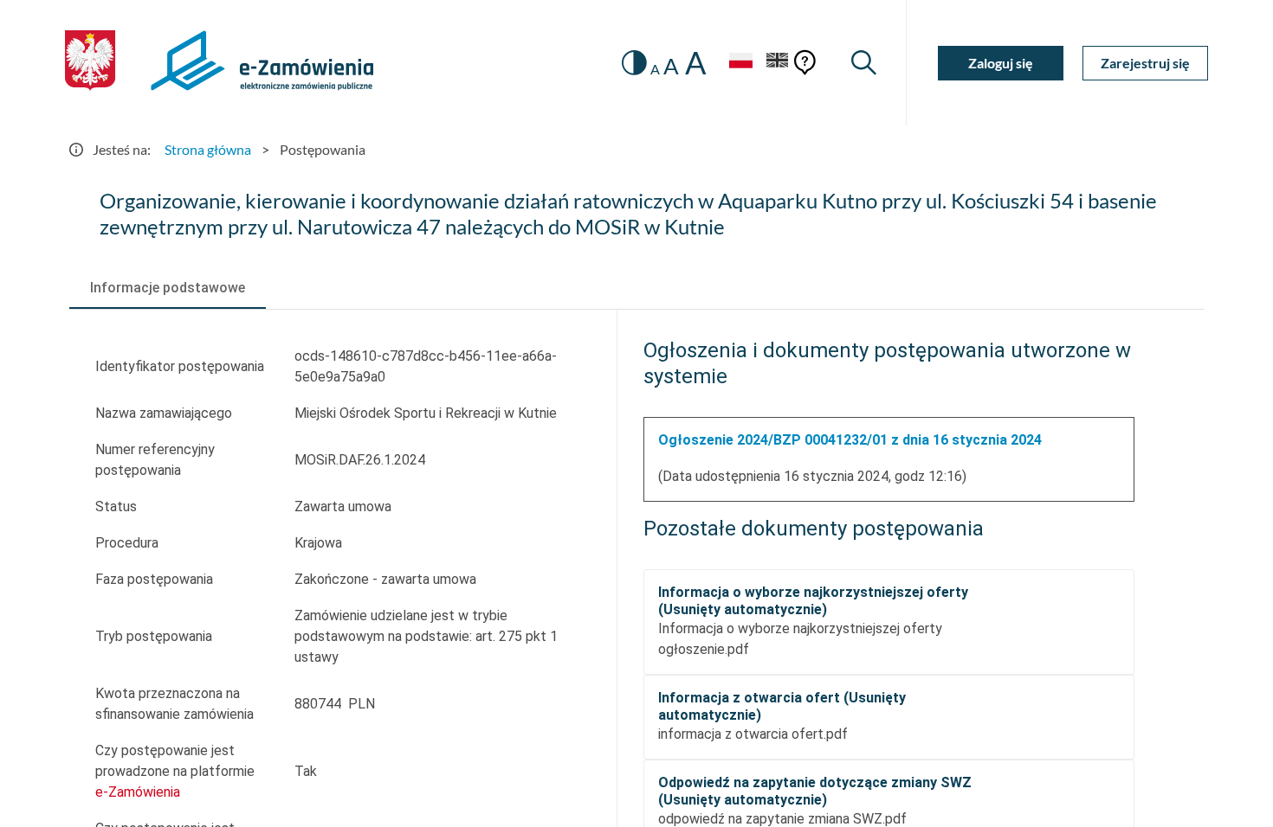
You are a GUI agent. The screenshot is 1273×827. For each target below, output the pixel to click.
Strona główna (208, 149)
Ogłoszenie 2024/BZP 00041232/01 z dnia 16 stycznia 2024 (850, 440)
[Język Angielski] (777, 62)
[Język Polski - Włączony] (740, 62)
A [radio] (655, 69)
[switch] (634, 62)
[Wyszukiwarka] (864, 62)
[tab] (167, 288)
